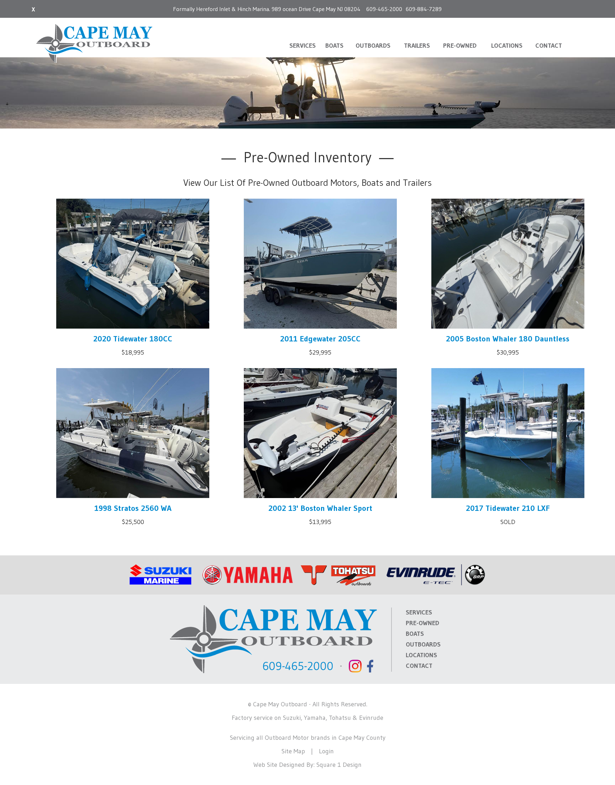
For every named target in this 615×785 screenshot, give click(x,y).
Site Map (293, 751)
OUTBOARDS (373, 45)
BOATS (334, 45)
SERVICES (302, 45)
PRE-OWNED (460, 45)
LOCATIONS (506, 45)
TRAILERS (417, 45)
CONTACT (548, 45)
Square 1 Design (339, 765)
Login (326, 751)
